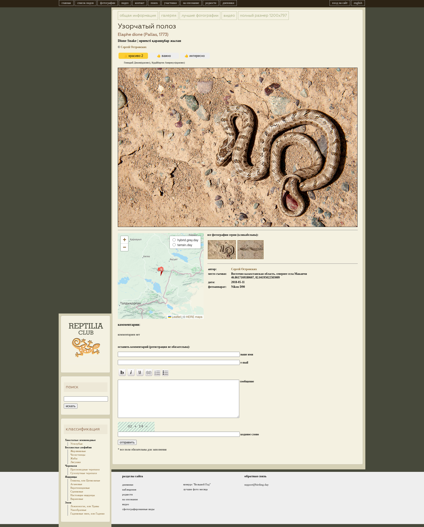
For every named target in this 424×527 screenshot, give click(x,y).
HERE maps (194, 316)
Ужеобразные (78, 509)
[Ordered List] (157, 372)
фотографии (107, 3)
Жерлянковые (78, 451)
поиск (154, 3)
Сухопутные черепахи (83, 473)
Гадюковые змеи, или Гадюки (87, 513)
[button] (160, 271)
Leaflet (176, 316)
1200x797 (263, 15)
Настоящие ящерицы (82, 495)
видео (125, 3)
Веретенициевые (80, 487)
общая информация (138, 15)
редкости (210, 3)
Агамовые (76, 484)
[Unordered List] (165, 372)
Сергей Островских (133, 47)
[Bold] (122, 372)
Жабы (73, 458)
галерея (168, 15)
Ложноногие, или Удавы (84, 506)
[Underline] (140, 372)
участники (170, 3)
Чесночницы (77, 454)
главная (66, 3)
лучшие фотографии (200, 15)
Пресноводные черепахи (85, 469)
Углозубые (76, 443)
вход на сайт (339, 3)
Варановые (76, 498)
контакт (139, 3)
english (358, 3)
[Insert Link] (149, 372)
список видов (85, 3)
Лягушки (75, 462)
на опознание (191, 3)
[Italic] (131, 372)
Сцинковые (76, 491)
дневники (228, 3)
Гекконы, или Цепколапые (85, 480)
